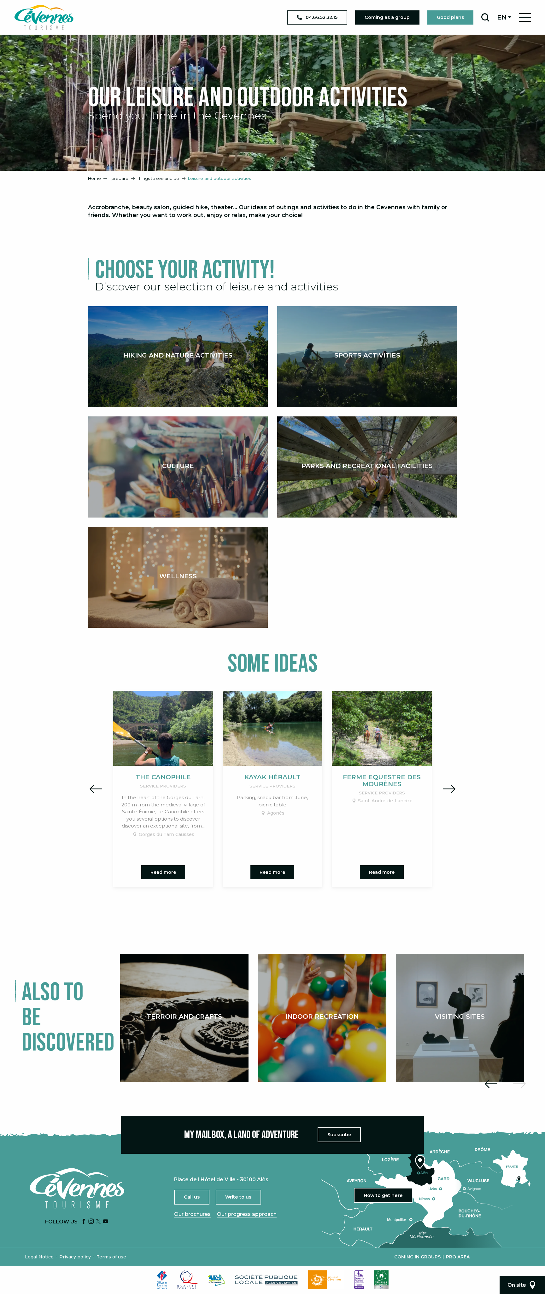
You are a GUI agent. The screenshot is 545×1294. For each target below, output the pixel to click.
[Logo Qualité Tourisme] (187, 1279)
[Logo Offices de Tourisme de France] (162, 1279)
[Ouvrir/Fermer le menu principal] (525, 17)
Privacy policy (75, 1257)
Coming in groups (417, 1257)
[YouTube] (106, 1221)
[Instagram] (91, 1221)
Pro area (458, 1257)
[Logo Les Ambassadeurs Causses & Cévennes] (359, 1279)
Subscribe (339, 1134)
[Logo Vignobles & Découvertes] (381, 1279)
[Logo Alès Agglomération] (217, 1280)
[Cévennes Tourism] (43, 17)
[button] (485, 17)
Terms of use (111, 1257)
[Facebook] (84, 1221)
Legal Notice (39, 1257)
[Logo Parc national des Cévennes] (326, 1279)
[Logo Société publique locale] (267, 1280)
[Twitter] (98, 1221)
